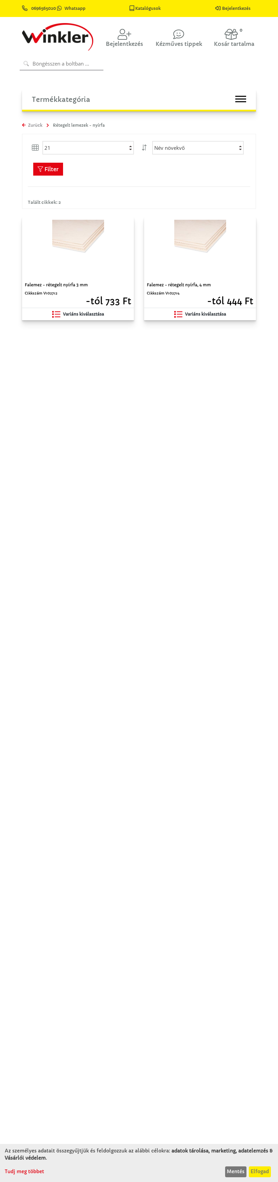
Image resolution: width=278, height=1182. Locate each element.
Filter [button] (51, 169)
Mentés (235, 1171)
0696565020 (43, 8)
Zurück (34, 125)
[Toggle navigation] (241, 99)
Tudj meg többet (24, 1171)
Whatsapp (74, 8)
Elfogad (260, 1171)
